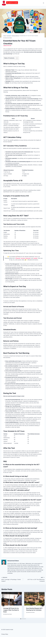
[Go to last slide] (3, 604)
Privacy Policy (4, 634)
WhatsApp (28, 258)
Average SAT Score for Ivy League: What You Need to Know (11, 610)
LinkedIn (35, 258)
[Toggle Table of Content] (16, 58)
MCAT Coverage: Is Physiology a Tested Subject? (11, 579)
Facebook (17, 258)
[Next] (43, 604)
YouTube (23, 258)
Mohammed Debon (8, 37)
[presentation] (11, 599)
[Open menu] (43, 3)
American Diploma (7, 45)
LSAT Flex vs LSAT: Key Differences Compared (36, 579)
